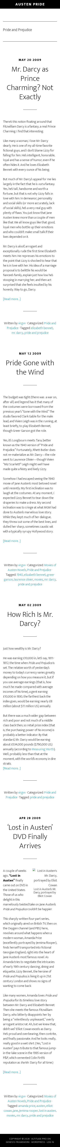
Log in (50, 1142)
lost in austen (47, 1110)
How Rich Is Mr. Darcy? (30, 619)
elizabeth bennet (42, 328)
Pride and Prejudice (39, 570)
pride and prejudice (36, 333)
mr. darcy (17, 333)
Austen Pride (30, 4)
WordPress (38, 1142)
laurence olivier (23, 579)
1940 (20, 574)
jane (15, 1110)
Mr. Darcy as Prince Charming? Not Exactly (30, 83)
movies (38, 579)
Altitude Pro (39, 1139)
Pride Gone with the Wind (30, 368)
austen (40, 1106)
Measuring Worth (43, 749)
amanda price (26, 1106)
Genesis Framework (18, 1142)
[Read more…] (12, 299)
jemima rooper (28, 1110)
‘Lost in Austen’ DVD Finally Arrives (30, 836)
